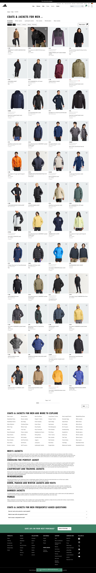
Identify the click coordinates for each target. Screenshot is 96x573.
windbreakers (10, 480)
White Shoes (79, 421)
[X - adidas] (83, 546)
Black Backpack (11, 432)
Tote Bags (64, 442)
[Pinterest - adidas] (83, 549)
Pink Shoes (51, 432)
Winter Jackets (79, 434)
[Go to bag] (91, 6)
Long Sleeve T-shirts (53, 416)
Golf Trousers (24, 445)
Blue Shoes (9, 442)
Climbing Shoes (24, 424)
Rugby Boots (51, 445)
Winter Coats (24, 427)
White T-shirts (79, 429)
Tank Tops (64, 437)
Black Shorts (10, 434)
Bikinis (9, 429)
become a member (80, 3)
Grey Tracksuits (38, 429)
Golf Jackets (24, 437)
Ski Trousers (65, 427)
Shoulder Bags (65, 419)
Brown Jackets (24, 419)
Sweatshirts (65, 432)
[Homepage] (5, 5)
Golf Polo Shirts (24, 440)
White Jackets (79, 419)
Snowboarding (65, 429)
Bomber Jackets (11, 445)
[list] (48, 21)
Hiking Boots (38, 434)
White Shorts (79, 424)
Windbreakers (79, 432)
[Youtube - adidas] (83, 556)
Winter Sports (79, 437)
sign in (89, 3)
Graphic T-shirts (38, 419)
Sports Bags (51, 421)
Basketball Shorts (11, 421)
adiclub (85, 3)
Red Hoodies (51, 440)
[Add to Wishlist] (25, 29)
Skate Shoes (65, 421)
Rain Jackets (51, 437)
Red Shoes (51, 442)
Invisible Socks (38, 437)
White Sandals (79, 427)
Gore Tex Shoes (38, 416)
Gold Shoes (23, 434)
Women (38, 6)
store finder (59, 3)
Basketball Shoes (11, 419)
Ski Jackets (64, 424)
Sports (52, 6)
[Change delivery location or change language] (92, 4)
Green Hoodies (38, 421)
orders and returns (68, 3)
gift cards (73, 3)
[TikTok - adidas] (83, 553)
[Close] (37, 570)
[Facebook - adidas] (83, 539)
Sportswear (51, 424)
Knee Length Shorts (66, 416)
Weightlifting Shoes (80, 416)
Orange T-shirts (52, 419)
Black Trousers (10, 437)
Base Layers (10, 416)
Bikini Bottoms (10, 424)
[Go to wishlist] (88, 6)
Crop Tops (23, 429)
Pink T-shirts (52, 434)
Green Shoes (38, 424)
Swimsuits (64, 434)
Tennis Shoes (65, 440)
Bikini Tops (9, 427)
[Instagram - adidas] (83, 542)
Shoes (47, 6)
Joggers (37, 440)
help (62, 3)
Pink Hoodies (52, 429)
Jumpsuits (37, 442)
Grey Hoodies (38, 427)
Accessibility (64, 570)
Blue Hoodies (10, 440)
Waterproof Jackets (66, 445)
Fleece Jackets (24, 432)
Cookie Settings (32, 570)
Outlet (57, 6)
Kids (43, 6)
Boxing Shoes (24, 416)
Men (33, 6)
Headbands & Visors (39, 432)
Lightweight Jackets (39, 445)
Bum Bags (23, 421)
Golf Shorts (23, 442)
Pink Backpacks (52, 427)
